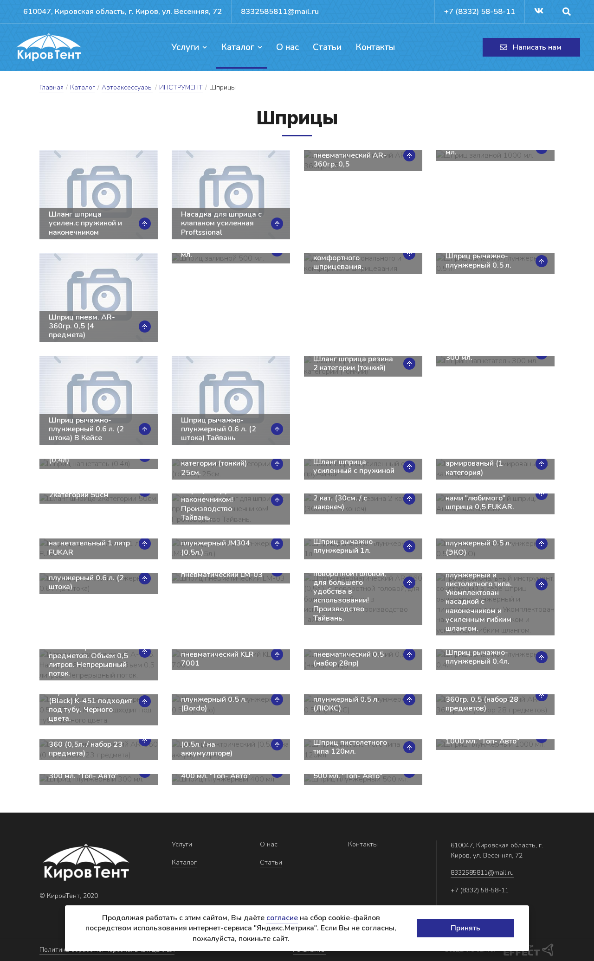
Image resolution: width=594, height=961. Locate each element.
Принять (465, 928)
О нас (287, 47)
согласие (282, 918)
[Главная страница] (49, 47)
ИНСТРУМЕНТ (181, 87)
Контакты (375, 47)
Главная (51, 87)
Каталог (237, 47)
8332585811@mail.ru (280, 11)
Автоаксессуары (127, 87)
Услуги (185, 47)
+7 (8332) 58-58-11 (479, 11)
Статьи (327, 47)
